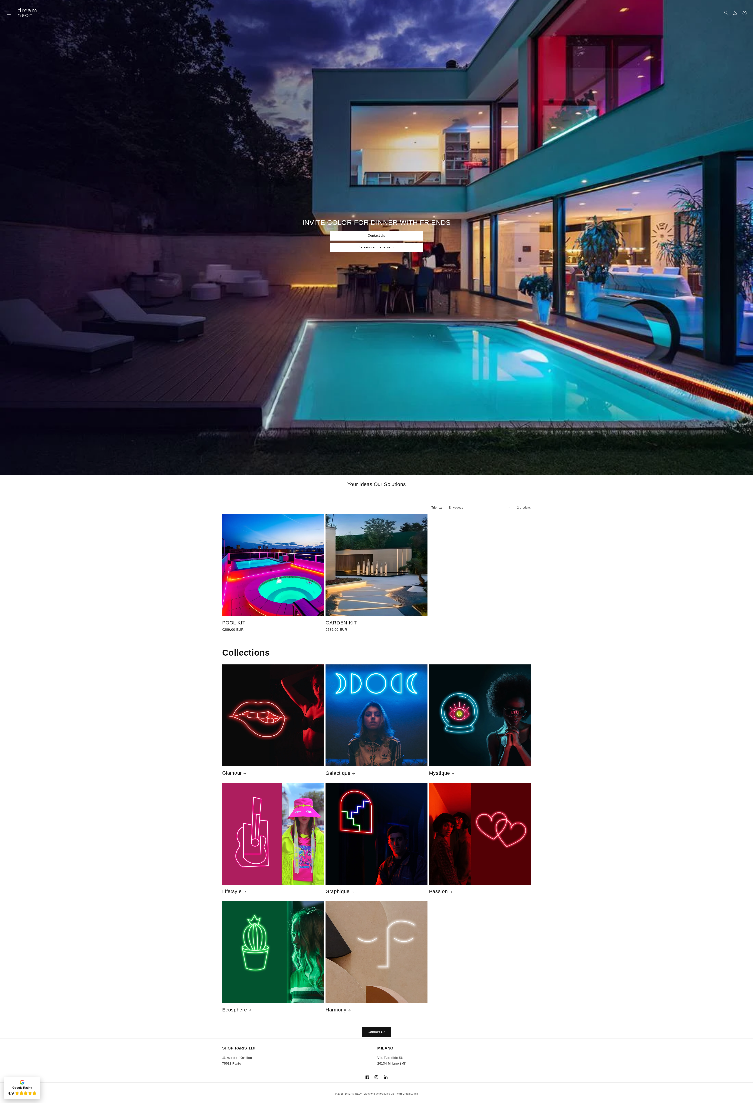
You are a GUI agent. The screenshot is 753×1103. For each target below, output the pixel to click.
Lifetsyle (232, 891)
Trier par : (438, 507)
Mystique (439, 773)
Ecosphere (234, 1009)
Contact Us (376, 235)
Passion (438, 891)
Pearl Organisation (407, 1094)
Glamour (232, 773)
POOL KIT (234, 622)
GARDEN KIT (341, 622)
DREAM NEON (354, 1094)
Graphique (338, 891)
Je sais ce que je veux (376, 247)
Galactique (338, 773)
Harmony (336, 1009)
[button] (8, 12)
